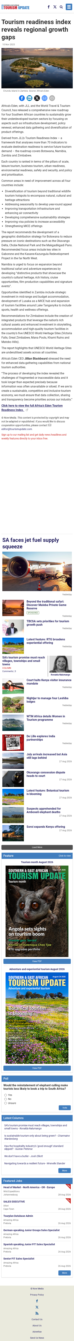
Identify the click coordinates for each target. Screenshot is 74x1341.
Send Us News (37, 1338)
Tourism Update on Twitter (37, 1307)
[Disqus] (37, 487)
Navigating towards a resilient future (24, 1163)
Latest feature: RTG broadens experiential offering (46, 641)
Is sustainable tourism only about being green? (30, 1135)
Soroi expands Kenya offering (46, 826)
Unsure (12, 1103)
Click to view (65, 856)
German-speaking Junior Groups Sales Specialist (31, 1230)
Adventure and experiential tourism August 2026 (37, 969)
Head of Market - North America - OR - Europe (29, 1187)
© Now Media (37, 1288)
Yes (10, 1095)
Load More (37, 847)
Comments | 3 (9, 671)
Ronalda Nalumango (60, 674)
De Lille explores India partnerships (41, 737)
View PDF (37, 961)
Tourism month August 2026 (37, 862)
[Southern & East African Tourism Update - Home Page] (15, 7)
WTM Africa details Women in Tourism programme (46, 718)
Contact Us (37, 1319)
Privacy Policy (37, 1295)
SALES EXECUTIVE (14, 1201)
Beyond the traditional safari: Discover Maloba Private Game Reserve (46, 605)
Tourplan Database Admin (18, 1215)
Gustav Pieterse (24, 1148)
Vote (65, 1108)
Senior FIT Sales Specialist (18, 1258)
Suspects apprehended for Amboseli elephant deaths (44, 810)
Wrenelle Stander (56, 1163)
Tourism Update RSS (37, 1313)
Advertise (37, 1331)
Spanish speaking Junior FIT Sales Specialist (29, 1244)
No (9, 1098)
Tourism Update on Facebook (37, 1301)
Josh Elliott (37, 1156)
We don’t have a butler (16, 1156)
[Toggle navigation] (69, 7)
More (64, 1170)
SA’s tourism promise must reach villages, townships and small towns (23, 661)
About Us (37, 1325)
